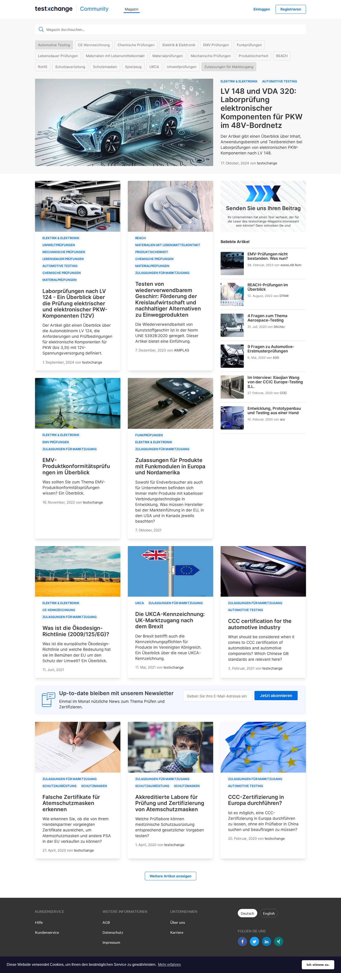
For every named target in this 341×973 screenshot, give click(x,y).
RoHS (42, 67)
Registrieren (290, 9)
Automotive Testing (54, 45)
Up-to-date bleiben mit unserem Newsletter (116, 693)
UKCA (154, 67)
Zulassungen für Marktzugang (228, 67)
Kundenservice (47, 932)
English (269, 913)
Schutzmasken (105, 67)
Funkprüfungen (249, 45)
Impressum (111, 942)
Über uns (177, 922)
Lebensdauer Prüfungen (58, 56)
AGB (106, 922)
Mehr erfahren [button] (169, 964)
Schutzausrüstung (70, 67)
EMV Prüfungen (216, 45)
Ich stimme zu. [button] (318, 964)
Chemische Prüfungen (136, 45)
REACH (282, 56)
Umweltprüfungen (181, 67)
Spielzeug (133, 67)
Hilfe (39, 922)
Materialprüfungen (167, 56)
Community (94, 9)
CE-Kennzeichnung (94, 45)
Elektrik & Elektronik (178, 45)
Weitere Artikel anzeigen (170, 876)
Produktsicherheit (253, 56)
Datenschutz (113, 932)
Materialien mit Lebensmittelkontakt (115, 56)
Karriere (176, 932)
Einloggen (262, 9)
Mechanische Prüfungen (211, 56)
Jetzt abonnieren (276, 695)
